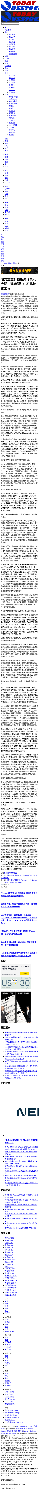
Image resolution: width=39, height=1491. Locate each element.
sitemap (3, 1431)
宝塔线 (11, 135)
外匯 (2, 258)
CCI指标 (12, 127)
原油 (2, 256)
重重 (12, 873)
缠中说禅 (12, 78)
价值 (6, 148)
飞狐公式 (10, 1290)
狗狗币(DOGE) (10, 1399)
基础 (6, 141)
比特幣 (7, 189)
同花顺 (7, 212)
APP (25, 1429)
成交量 (11, 106)
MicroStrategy (9, 1331)
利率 (6, 1378)
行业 (6, 151)
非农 (9, 1247)
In (10, 1433)
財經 (6, 61)
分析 (6, 146)
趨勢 (6, 70)
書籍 (6, 196)
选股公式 (11, 1292)
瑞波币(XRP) (9, 1401)
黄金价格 (10, 1295)
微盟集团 (8, 1342)
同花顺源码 (11, 1288)
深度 (6, 68)
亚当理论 (12, 75)
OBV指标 (12, 120)
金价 (9, 1255)
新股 (6, 198)
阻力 (8, 873)
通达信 (7, 218)
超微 (6, 1329)
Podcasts (33, 1431)
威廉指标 (12, 123)
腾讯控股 (8, 1344)
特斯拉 (7, 1319)
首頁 (6, 27)
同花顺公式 (11, 1283)
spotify (3, 1433)
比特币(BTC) (9, 1392)
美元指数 (10, 1259)
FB (7, 1433)
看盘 (6, 171)
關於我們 (19, 1429)
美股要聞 (8, 30)
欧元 (9, 1245)
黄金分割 (12, 108)
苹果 (6, 1324)
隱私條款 (10, 1431)
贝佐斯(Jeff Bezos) (11, 1415)
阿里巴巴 (8, 1347)
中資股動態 (13, 54)
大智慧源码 (11, 1280)
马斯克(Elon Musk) (11, 1410)
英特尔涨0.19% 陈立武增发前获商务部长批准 (20, 1176)
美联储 (9, 1238)
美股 (2, 237)
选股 (6, 175)
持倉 (6, 194)
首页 (2, 263)
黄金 (9, 1240)
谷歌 (6, 1327)
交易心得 (8, 59)
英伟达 (7, 1322)
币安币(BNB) (9, 1394)
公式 (6, 207)
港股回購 (12, 51)
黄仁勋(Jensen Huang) (12, 1413)
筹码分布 (12, 113)
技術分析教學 (13, 97)
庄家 (6, 167)
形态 (6, 143)
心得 (2, 249)
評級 (6, 180)
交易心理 (12, 87)
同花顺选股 (11, 1285)
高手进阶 (12, 82)
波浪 (6, 223)
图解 (6, 178)
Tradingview (13, 99)
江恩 (6, 226)
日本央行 (8, 1385)
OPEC (7, 1367)
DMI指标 (12, 130)
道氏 (6, 221)
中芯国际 (8, 1349)
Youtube (26, 1431)
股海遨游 (12, 92)
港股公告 (12, 42)
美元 (9, 1257)
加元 (6, 1311)
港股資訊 (12, 35)
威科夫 (7, 228)
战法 (6, 162)
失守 (5, 873)
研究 (2, 244)
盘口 (6, 164)
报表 (6, 157)
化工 (15, 873)
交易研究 (12, 90)
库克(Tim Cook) (10, 1420)
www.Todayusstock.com (24, 1426)
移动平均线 (13, 103)
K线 (6, 139)
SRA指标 (12, 132)
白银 (6, 1358)
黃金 (2, 254)
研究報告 (8, 66)
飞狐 (6, 210)
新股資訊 (12, 44)
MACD (10, 1268)
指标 (6, 94)
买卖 (6, 173)
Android (14, 1433)
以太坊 (7, 182)
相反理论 (12, 80)
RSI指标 (11, 118)
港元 (9, 1252)
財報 (6, 191)
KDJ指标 (12, 111)
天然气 (7, 1363)
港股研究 (12, 37)
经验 (6, 159)
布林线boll (12, 115)
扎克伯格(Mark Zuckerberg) (14, 1422)
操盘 (6, 73)
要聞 (6, 202)
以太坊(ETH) (9, 1397)
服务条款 (17, 1431)
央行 (6, 1376)
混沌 (6, 230)
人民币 (7, 1313)
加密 (6, 186)
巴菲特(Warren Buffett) (12, 1417)
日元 (9, 1264)
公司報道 (12, 39)
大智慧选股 (11, 1278)
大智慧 (7, 214)
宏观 (6, 155)
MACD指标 (13, 101)
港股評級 (12, 49)
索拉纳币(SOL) (10, 1404)
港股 (6, 32)
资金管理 (12, 85)
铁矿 (6, 1365)
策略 (6, 56)
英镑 (9, 1250)
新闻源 (30, 1429)
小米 (6, 1337)
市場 (6, 63)
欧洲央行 (8, 1383)
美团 (6, 1340)
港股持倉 (12, 47)
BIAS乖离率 (13, 125)
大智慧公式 (11, 1276)
